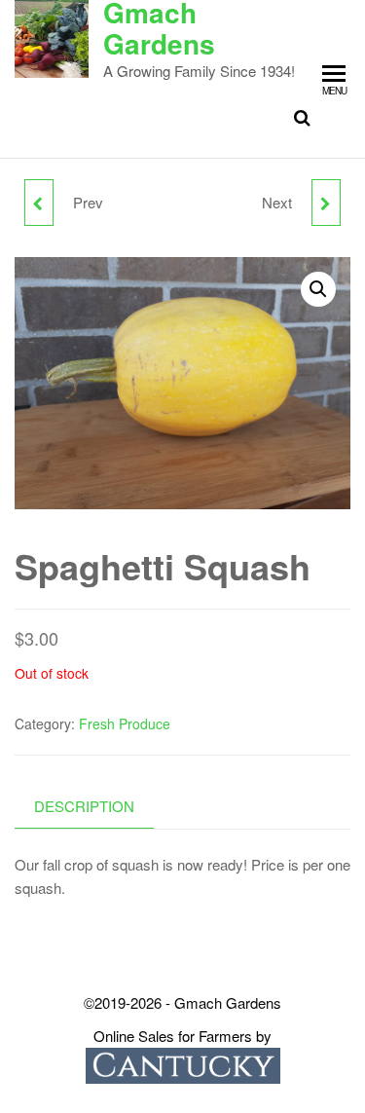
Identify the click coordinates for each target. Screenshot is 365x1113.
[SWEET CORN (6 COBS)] (39, 202)
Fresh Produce (124, 723)
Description (84, 806)
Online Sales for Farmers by (182, 1035)
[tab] (99, 807)
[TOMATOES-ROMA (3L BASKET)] (326, 202)
